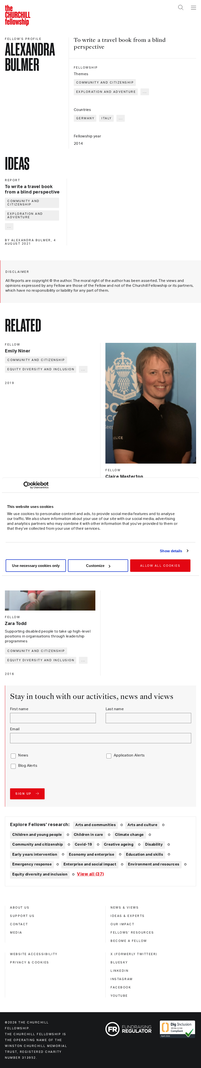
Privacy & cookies (29, 962)
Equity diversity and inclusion (40, 369)
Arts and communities (95, 825)
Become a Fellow (129, 940)
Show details (171, 551)
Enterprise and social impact (89, 864)
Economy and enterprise (91, 854)
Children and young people (37, 835)
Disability (154, 844)
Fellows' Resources (132, 932)
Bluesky (119, 962)
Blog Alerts (27, 766)
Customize (95, 566)
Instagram (122, 979)
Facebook (121, 987)
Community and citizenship (105, 82)
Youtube (119, 995)
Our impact (122, 924)
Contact (19, 924)
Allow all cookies (160, 565)
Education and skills (144, 854)
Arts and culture (142, 825)
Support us (22, 915)
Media (16, 932)
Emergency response (32, 864)
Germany (85, 118)
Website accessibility (34, 954)
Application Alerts (129, 755)
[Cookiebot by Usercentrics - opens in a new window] (27, 485)
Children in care (88, 835)
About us (19, 907)
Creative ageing (119, 844)
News (23, 755)
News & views (125, 907)
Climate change (129, 835)
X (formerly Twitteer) (134, 954)
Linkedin (119, 970)
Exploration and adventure (106, 91)
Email (14, 729)
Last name (115, 709)
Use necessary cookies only (36, 566)
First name (19, 709)
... (145, 91)
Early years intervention (34, 854)
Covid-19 (83, 844)
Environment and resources (153, 864)
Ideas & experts (128, 915)
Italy (106, 118)
